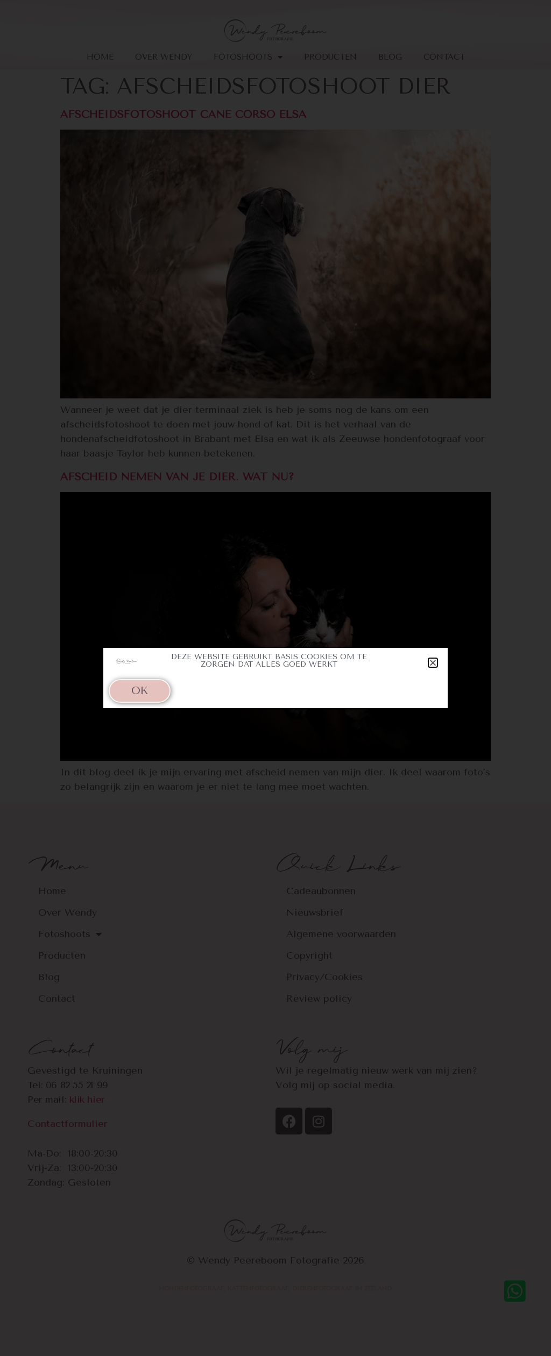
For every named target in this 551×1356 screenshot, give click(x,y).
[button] (433, 663)
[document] (275, 678)
